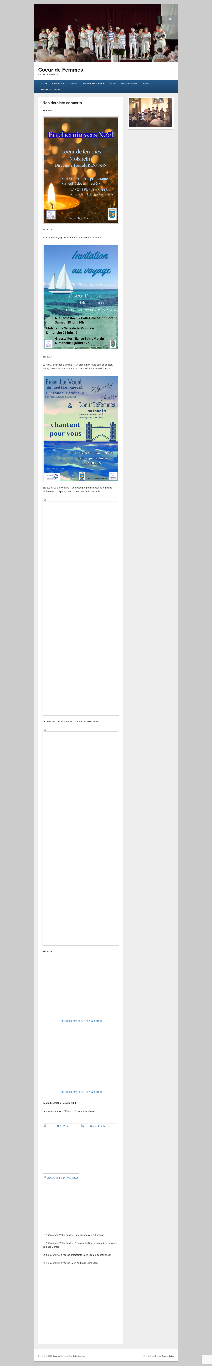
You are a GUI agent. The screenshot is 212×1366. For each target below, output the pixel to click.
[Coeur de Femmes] (106, 60)
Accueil (44, 83)
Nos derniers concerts (93, 83)
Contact (145, 83)
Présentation (58, 83)
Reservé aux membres (51, 89)
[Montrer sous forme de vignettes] (81, 1021)
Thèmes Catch (168, 1356)
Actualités (73, 83)
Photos (112, 83)
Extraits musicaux (129, 83)
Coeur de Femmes (60, 69)
